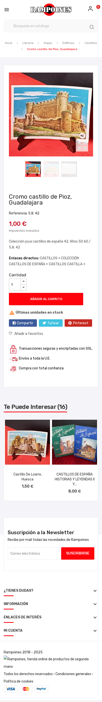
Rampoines (13, 652)
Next (94, 114)
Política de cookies (18, 681)
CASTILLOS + (50, 258)
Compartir (25, 323)
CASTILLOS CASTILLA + (67, 264)
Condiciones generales (73, 674)
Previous (7, 114)
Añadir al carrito (46, 299)
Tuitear (53, 323)
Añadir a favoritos (28, 334)
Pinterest (80, 323)
